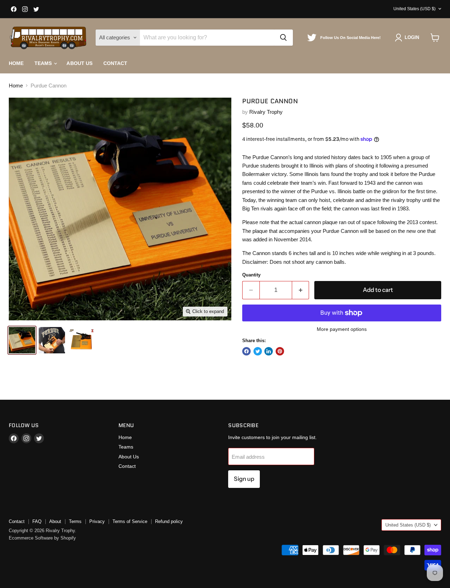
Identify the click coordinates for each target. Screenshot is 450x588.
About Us (79, 63)
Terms (75, 521)
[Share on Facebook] (246, 351)
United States (414, 8)
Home (16, 63)
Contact (115, 63)
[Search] (283, 38)
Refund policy (169, 521)
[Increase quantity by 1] (300, 290)
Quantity (251, 274)
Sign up (244, 478)
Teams (43, 63)
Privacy (97, 521)
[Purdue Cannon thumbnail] (22, 340)
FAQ (36, 521)
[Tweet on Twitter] (257, 351)
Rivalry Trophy (266, 112)
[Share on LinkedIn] (268, 351)
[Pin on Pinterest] (280, 351)
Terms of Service (129, 521)
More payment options (342, 329)
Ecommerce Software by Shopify (42, 538)
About (55, 521)
